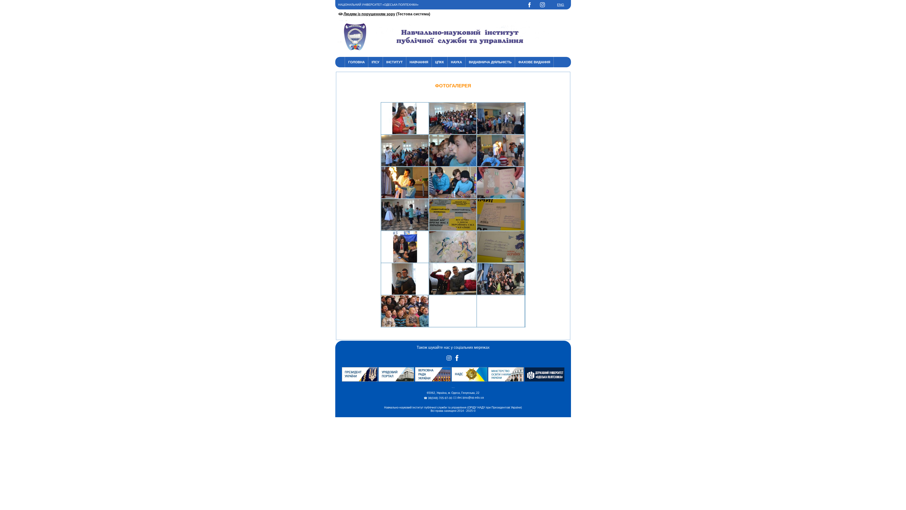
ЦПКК (439, 62)
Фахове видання (534, 62)
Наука (456, 62)
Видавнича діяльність (490, 62)
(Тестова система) (387, 14)
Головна (356, 62)
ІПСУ (375, 62)
